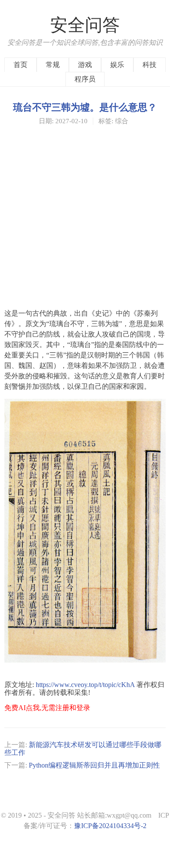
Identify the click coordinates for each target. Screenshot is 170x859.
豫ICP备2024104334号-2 (110, 825)
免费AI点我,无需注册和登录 (47, 707)
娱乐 (117, 64)
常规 (53, 64)
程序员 (85, 79)
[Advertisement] (85, 216)
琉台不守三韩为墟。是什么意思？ (85, 107)
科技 (149, 64)
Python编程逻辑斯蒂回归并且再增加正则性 (94, 765)
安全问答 (85, 25)
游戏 (85, 64)
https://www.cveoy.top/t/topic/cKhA (85, 684)
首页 (20, 64)
